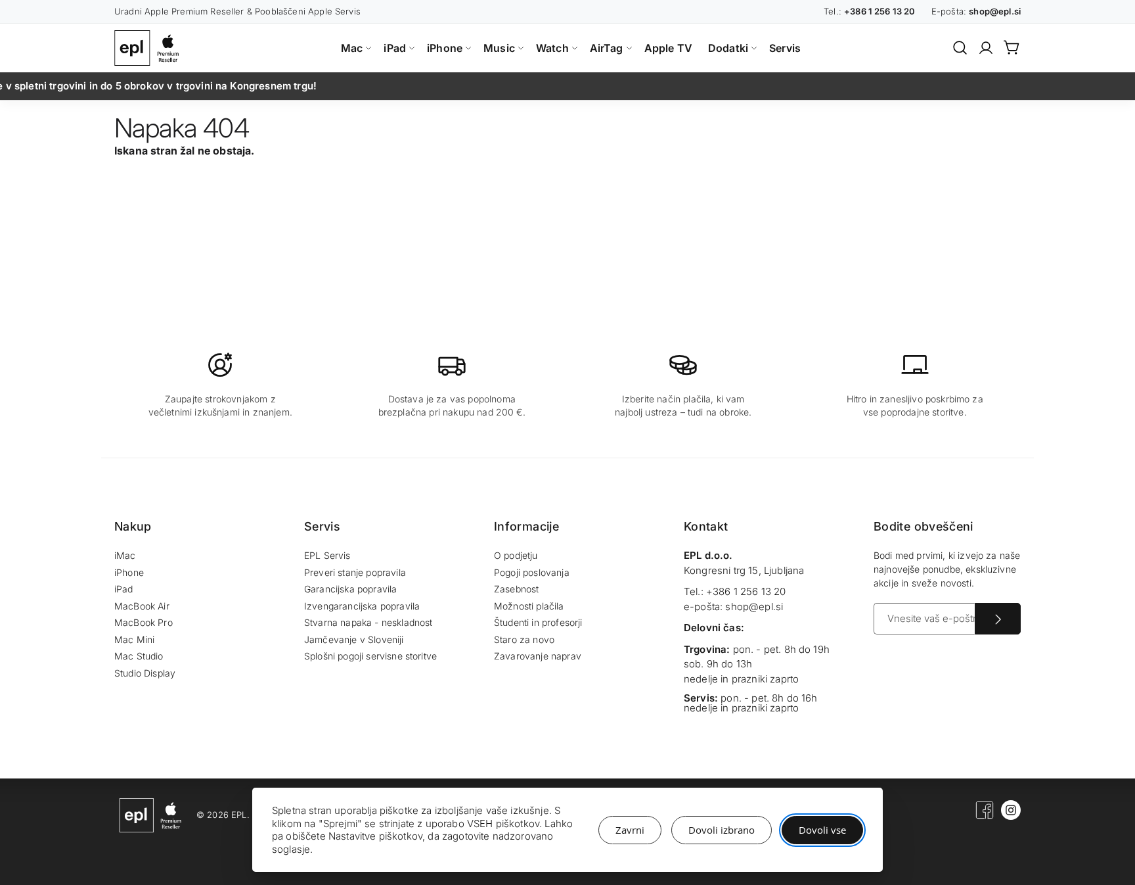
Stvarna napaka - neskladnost (368, 622)
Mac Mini (134, 639)
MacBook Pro (143, 622)
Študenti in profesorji (538, 622)
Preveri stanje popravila (355, 572)
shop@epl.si (754, 606)
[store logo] (149, 48)
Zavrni (629, 829)
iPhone (129, 572)
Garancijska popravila (350, 588)
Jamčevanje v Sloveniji (354, 639)
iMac (125, 555)
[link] (986, 48)
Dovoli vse (822, 829)
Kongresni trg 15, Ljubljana (744, 570)
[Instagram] (1011, 816)
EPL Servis (327, 555)
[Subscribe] (998, 618)
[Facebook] (984, 816)
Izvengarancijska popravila (362, 605)
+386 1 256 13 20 (746, 591)
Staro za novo (524, 639)
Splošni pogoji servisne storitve (370, 655)
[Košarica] (1012, 47)
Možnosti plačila (529, 605)
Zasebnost (516, 588)
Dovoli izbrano (721, 829)
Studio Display (144, 673)
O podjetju (516, 555)
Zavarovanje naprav (537, 655)
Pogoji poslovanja (531, 572)
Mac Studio (139, 655)
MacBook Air (141, 605)
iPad (123, 588)
